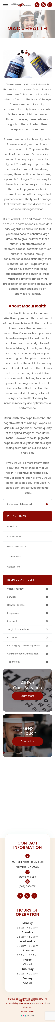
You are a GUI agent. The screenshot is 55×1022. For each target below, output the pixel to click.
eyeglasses (13, 613)
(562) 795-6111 (27, 877)
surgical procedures (18, 629)
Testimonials (14, 556)
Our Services (14, 536)
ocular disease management (23, 653)
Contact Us (13, 566)
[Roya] (27, 1016)
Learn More (27, 696)
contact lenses (16, 605)
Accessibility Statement (18, 1003)
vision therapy (15, 588)
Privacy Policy (41, 1003)
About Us (12, 526)
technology (13, 661)
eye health (13, 621)
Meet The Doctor (16, 546)
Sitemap (27, 1007)
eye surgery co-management (23, 645)
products (12, 637)
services (11, 597)
